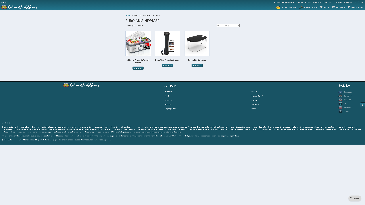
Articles (167, 96)
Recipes (168, 104)
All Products (169, 92)
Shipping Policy (170, 109)
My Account (254, 100)
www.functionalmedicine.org (170, 132)
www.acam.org (150, 132)
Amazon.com (138, 68)
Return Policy (255, 104)
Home (127, 15)
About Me (254, 92)
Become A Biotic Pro (257, 96)
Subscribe (254, 109)
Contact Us (168, 100)
